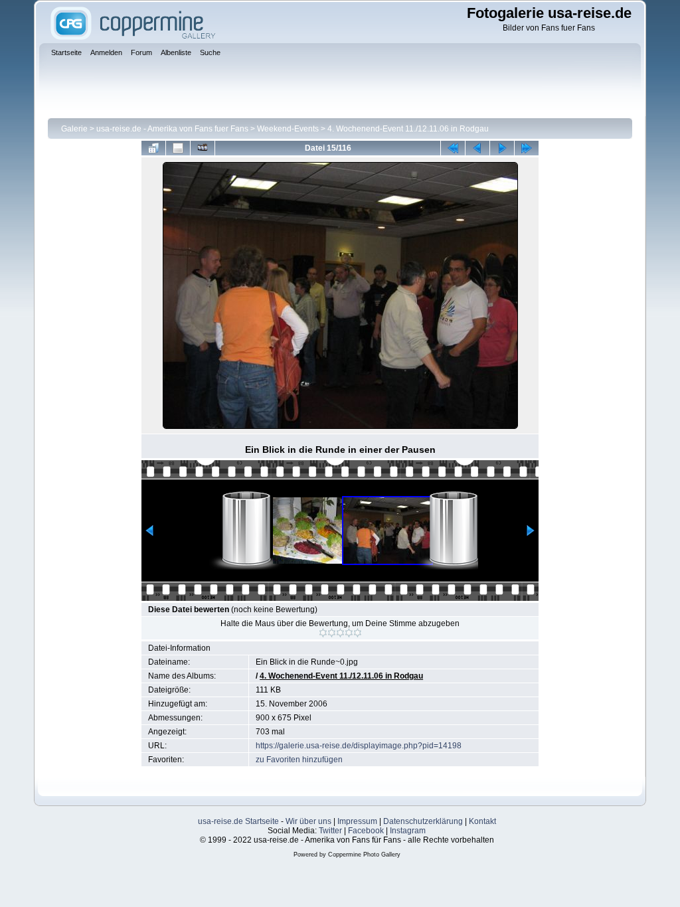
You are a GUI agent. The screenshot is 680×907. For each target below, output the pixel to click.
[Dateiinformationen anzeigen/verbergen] (178, 148)
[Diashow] (202, 148)
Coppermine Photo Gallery (364, 854)
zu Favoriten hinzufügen (299, 759)
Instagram (408, 830)
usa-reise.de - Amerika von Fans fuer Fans (172, 128)
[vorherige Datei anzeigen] (477, 148)
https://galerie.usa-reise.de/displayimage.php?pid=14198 (359, 745)
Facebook (366, 830)
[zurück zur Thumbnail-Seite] (153, 148)
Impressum (357, 821)
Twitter (330, 830)
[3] (340, 632)
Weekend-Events (288, 128)
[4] (349, 632)
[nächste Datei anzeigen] (502, 148)
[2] (331, 632)
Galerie (74, 128)
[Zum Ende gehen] (527, 148)
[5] (357, 632)
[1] (323, 632)
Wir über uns (308, 821)
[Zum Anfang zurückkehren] (453, 148)
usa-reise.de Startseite (238, 821)
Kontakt (482, 821)
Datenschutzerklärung (423, 821)
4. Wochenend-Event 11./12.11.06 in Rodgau (408, 128)
